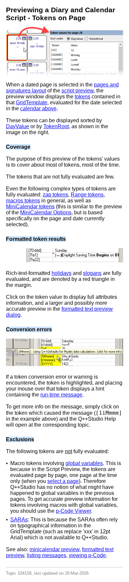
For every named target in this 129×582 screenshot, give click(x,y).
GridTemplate (31, 102)
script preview (78, 90)
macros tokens (23, 200)
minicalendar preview (54, 549)
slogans (92, 273)
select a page (63, 481)
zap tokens (55, 194)
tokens (82, 96)
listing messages (46, 555)
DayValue (17, 126)
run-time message (61, 394)
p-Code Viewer (73, 511)
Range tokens (87, 194)
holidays (61, 273)
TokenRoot (56, 126)
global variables (84, 463)
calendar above (38, 108)
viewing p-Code (87, 555)
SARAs (19, 519)
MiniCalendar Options (45, 212)
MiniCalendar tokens (30, 206)
